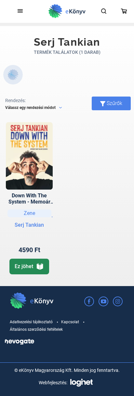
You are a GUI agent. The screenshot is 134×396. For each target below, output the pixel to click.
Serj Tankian (29, 225)
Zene (29, 213)
